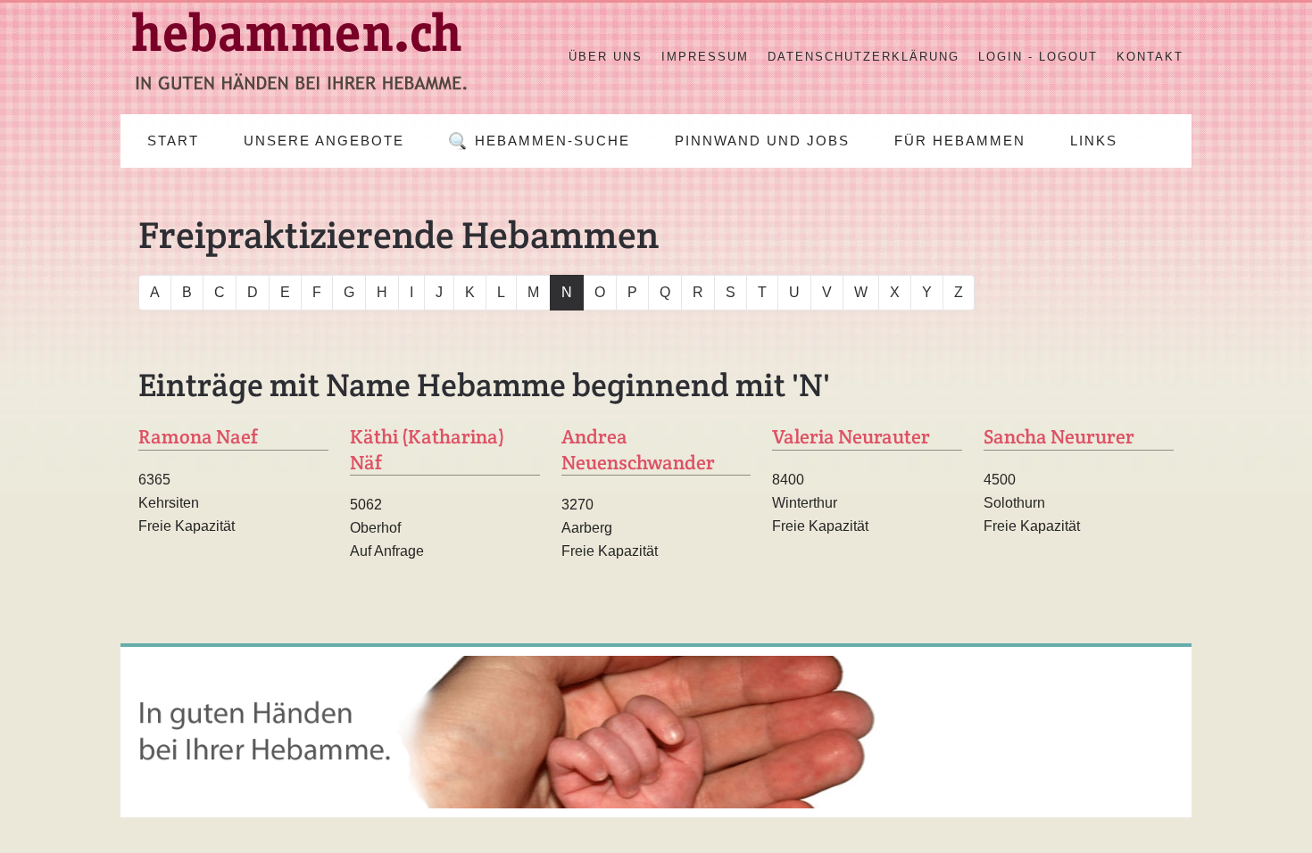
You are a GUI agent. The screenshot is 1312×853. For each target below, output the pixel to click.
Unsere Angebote (324, 140)
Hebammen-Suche (552, 140)
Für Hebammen (960, 140)
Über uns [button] (606, 56)
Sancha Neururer (1059, 436)
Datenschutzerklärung (863, 56)
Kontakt (1150, 56)
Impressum (705, 56)
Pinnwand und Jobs (762, 140)
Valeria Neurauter (851, 436)
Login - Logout (1038, 56)
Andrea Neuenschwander (638, 449)
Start (173, 140)
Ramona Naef (198, 436)
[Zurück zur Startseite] (298, 57)
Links (1093, 140)
